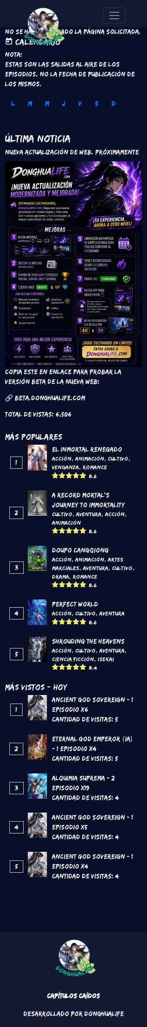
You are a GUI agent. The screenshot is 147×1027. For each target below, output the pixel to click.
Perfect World (75, 604)
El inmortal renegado (87, 449)
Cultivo (118, 458)
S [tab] (96, 103)
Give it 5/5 (83, 475)
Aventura (88, 514)
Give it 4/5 (76, 475)
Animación (89, 458)
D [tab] (113, 103)
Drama (60, 576)
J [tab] (63, 103)
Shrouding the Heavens (88, 641)
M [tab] (30, 103)
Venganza (65, 467)
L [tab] (13, 103)
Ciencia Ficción (73, 659)
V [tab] (80, 103)
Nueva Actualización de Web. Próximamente (72, 152)
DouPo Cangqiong (80, 550)
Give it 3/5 (69, 475)
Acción (61, 458)
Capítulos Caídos (73, 995)
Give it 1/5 (55, 475)
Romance (94, 467)
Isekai (106, 659)
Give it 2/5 (62, 475)
